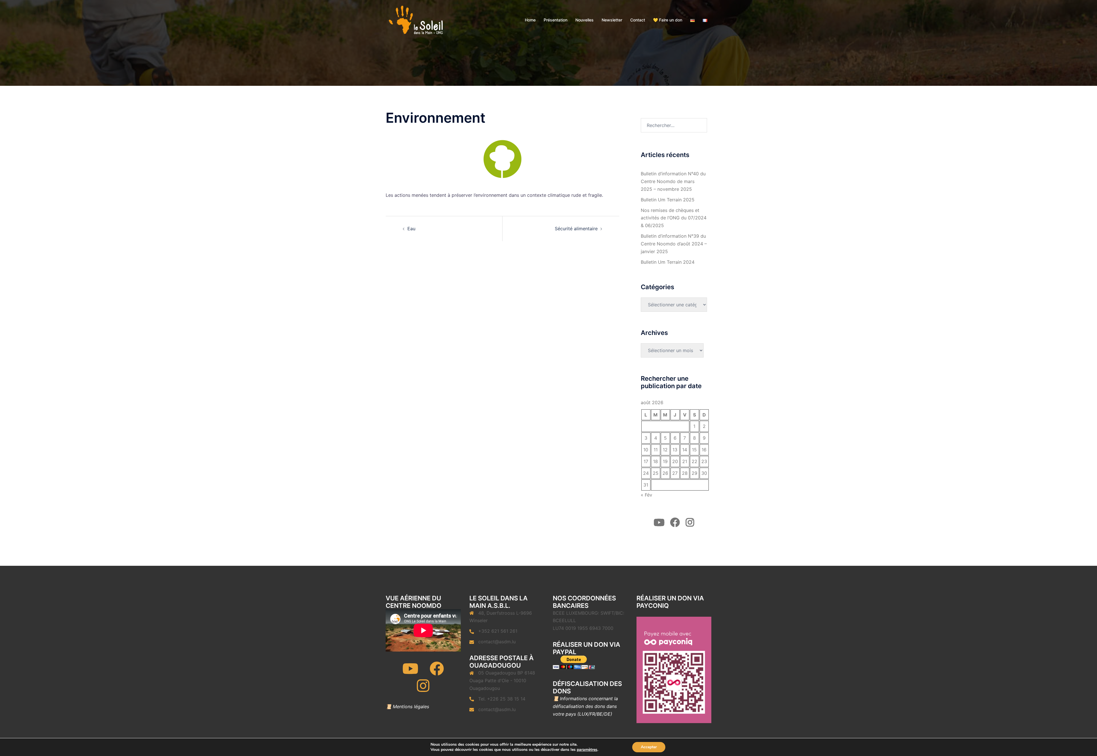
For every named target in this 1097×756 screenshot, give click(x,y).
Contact (637, 19)
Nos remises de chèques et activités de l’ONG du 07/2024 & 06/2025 (673, 218)
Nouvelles (584, 19)
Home (530, 19)
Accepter (649, 747)
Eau (411, 228)
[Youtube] (410, 672)
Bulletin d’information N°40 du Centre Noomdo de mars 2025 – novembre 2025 (673, 181)
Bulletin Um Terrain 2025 (667, 200)
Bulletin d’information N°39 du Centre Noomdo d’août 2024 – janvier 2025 (674, 243)
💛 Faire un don (667, 19)
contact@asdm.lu (497, 641)
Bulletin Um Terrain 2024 (667, 262)
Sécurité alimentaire (576, 228)
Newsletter (612, 19)
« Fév (646, 495)
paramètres (587, 749)
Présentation (555, 19)
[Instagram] (423, 689)
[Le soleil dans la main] (415, 19)
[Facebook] (437, 672)
